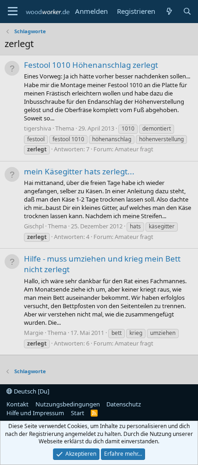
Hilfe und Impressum (35, 413)
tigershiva (37, 128)
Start (77, 413)
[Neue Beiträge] (169, 11)
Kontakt (17, 404)
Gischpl (34, 226)
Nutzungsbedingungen (67, 404)
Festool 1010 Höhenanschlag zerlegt (91, 65)
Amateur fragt (134, 149)
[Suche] (187, 11)
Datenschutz (123, 404)
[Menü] (12, 11)
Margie (33, 332)
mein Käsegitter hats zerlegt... (79, 171)
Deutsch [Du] (30, 391)
